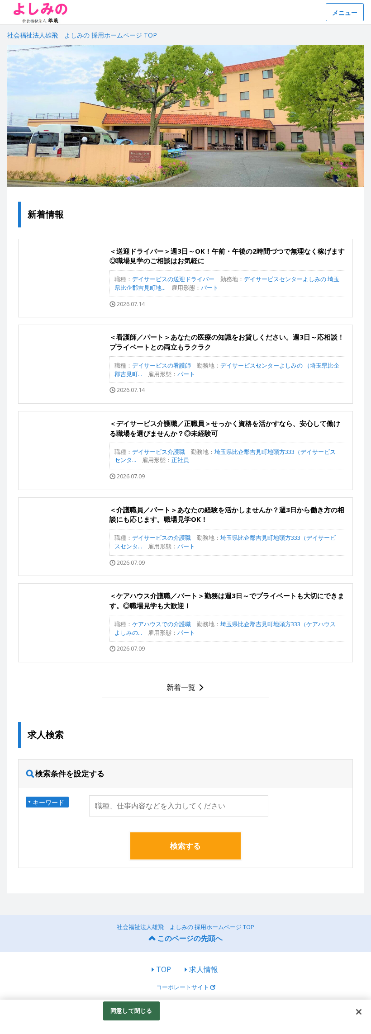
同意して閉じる (131, 1010)
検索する (185, 845)
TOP (163, 969)
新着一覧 (180, 687)
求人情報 (203, 969)
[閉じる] (359, 1012)
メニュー (344, 12)
